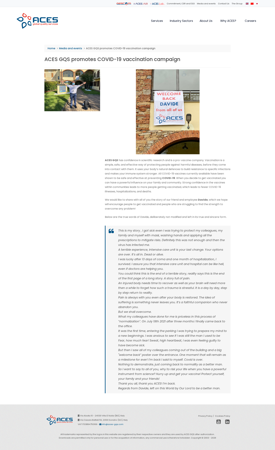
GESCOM (124, 4)
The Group (237, 3)
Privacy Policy (205, 415)
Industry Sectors (181, 21)
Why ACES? (228, 21)
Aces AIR (140, 4)
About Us (206, 21)
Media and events (206, 3)
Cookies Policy (222, 415)
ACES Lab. (157, 4)
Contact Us (223, 3)
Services (157, 21)
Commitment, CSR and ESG (181, 3)
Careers (250, 21)
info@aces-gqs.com (112, 424)
